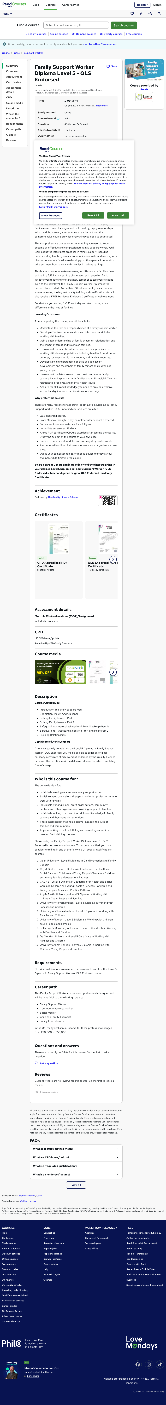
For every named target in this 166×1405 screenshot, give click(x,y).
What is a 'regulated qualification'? (55, 1166)
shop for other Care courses (99, 44)
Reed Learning (134, 1248)
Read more (102, 105)
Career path (13, 129)
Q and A (11, 134)
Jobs (36, 4)
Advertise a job (51, 1274)
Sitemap (48, 1279)
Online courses (59, 34)
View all (76, 1185)
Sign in (157, 4)
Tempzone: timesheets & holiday (143, 1232)
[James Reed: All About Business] (11, 1369)
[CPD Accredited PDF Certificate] (58, 538)
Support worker (33, 53)
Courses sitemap (11, 1321)
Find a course (28, 25)
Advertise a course (12, 1316)
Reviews (11, 140)
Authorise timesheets (137, 1238)
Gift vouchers (9, 1274)
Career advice (70, 4)
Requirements (14, 123)
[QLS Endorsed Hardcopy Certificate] (109, 538)
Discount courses (36, 34)
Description (13, 108)
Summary (12, 65)
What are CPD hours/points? (51, 1157)
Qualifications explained (15, 1295)
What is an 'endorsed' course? (51, 1174)
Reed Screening (134, 1258)
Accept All (118, 215)
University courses (111, 34)
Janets (144, 89)
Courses (51, 4)
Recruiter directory (53, 1243)
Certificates (13, 82)
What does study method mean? (53, 1149)
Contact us (7, 1238)
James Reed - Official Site (140, 1269)
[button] (58, 118)
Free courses (134, 34)
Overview (12, 71)
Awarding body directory (15, 1290)
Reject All (93, 215)
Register (142, 4)
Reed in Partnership (137, 1253)
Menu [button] (5, 13)
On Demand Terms (12, 1311)
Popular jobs (50, 1248)
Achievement (14, 76)
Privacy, (144, 1378)
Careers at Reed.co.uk (97, 1238)
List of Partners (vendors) (54, 206)
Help (4, 1232)
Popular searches (52, 1253)
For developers (93, 1243)
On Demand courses (84, 34)
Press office (91, 1248)
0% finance (8, 1279)
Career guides (9, 1305)
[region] (84, 182)
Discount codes (10, 1269)
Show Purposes (50, 215)
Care (17, 53)
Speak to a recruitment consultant (144, 1285)
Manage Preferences (116, 1378)
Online (6, 53)
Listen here (33, 1375)
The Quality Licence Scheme (63, 497)
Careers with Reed (136, 1264)
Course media (14, 103)
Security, (134, 1378)
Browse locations (52, 1258)
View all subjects (11, 1248)
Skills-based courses (13, 1300)
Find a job (48, 1238)
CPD (9, 97)
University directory (13, 1285)
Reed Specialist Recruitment (141, 1243)
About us (90, 1232)
